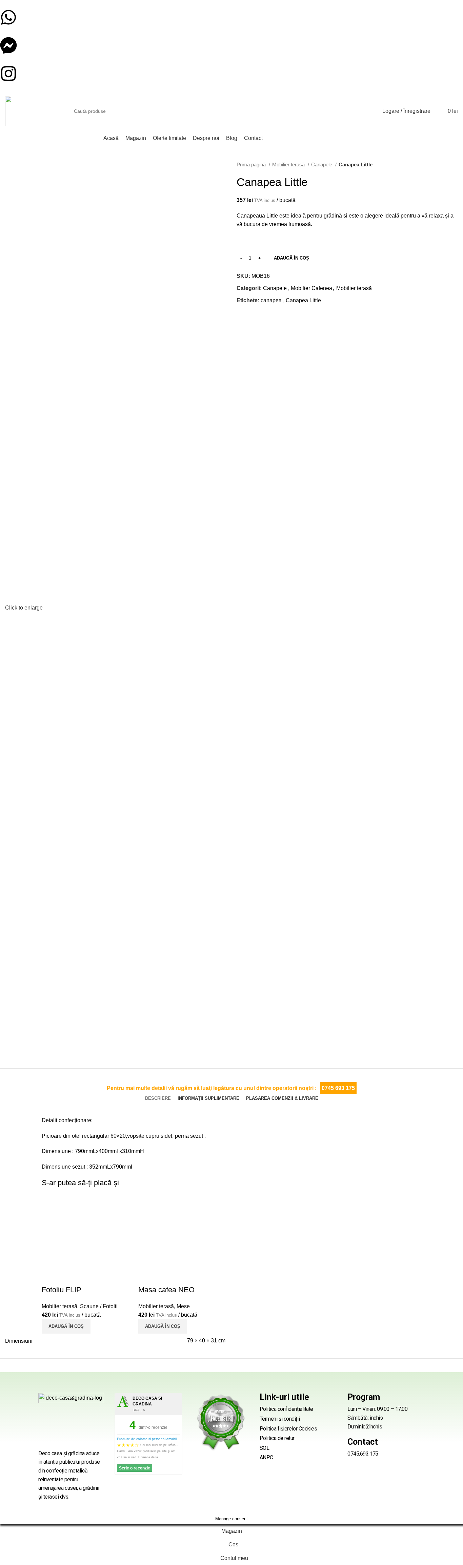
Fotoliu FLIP (61, 1289)
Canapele (322, 164)
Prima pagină (252, 164)
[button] (66, 1326)
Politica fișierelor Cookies (288, 1428)
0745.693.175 (362, 1453)
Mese (183, 1306)
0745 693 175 (338, 1088)
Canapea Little (303, 300)
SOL (264, 1448)
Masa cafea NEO (166, 1289)
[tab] (158, 1098)
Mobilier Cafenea (311, 288)
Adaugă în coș (291, 258)
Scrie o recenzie (134, 1468)
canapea (271, 300)
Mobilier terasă (289, 164)
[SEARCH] (362, 111)
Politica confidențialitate (286, 1409)
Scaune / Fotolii (99, 1306)
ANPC (266, 1457)
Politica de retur (277, 1438)
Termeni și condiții (280, 1419)
